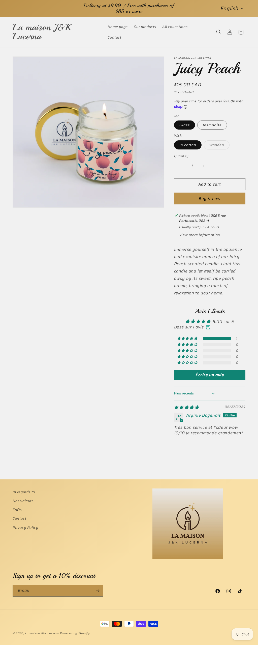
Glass (184, 125)
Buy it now (209, 199)
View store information (199, 235)
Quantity (181, 156)
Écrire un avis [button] (210, 375)
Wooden (219, 145)
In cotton (187, 145)
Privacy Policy (25, 527)
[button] (218, 32)
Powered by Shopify (75, 633)
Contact (19, 518)
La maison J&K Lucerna (42, 633)
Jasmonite (212, 125)
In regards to (24, 492)
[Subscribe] (97, 591)
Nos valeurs (23, 501)
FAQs (17, 509)
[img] (186, 407)
